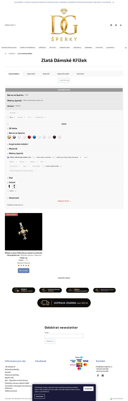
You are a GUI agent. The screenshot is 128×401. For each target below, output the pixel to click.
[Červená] (29, 137)
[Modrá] (34, 137)
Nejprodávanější (63, 74)
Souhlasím (88, 389)
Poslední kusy (40, 117)
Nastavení (39, 396)
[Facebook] (98, 375)
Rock (43, 162)
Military (13, 162)
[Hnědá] (59, 137)
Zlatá (26, 95)
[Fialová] (44, 137)
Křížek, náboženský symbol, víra (33, 100)
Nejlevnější (31, 74)
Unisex (13, 191)
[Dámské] (14, 186)
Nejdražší (46, 74)
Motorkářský (37, 166)
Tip (30, 117)
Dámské (18, 106)
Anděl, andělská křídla (53, 166)
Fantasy (33, 162)
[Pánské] (9, 186)
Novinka (21, 117)
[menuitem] (9, 48)
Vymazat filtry (63, 201)
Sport (26, 166)
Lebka (87, 157)
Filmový (23, 162)
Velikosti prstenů (11, 391)
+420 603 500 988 (102, 369)
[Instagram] (103, 375)
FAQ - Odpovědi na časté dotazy (16, 380)
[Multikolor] (19, 137)
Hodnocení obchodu (12, 375)
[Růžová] (49, 137)
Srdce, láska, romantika (45, 157)
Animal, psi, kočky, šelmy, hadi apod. (69, 157)
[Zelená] (39, 137)
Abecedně (80, 74)
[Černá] (54, 137)
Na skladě (14, 113)
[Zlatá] (9, 137)
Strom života (15, 166)
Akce (12, 117)
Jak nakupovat (10, 367)
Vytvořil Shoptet (118, 399)
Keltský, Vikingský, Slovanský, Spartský (22, 171)
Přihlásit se (49, 341)
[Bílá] (24, 137)
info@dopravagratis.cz (104, 367)
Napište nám (9, 378)
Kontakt (8, 372)
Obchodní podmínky (12, 369)
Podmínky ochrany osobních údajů (17, 383)
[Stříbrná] (14, 137)
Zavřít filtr (63, 80)
